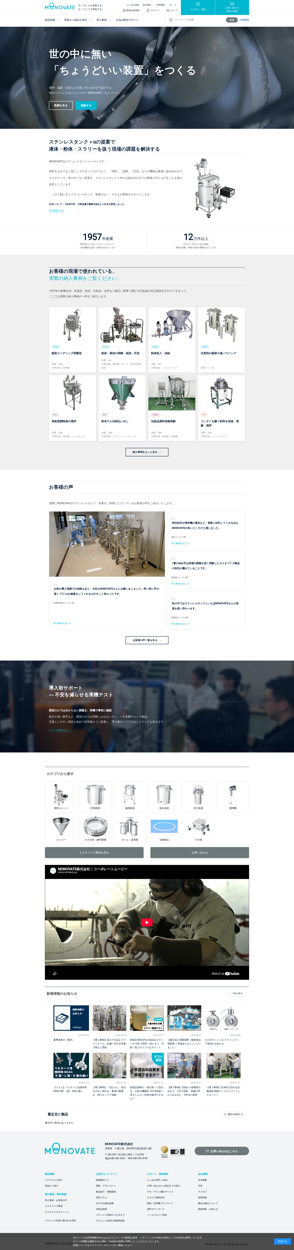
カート (174, 10)
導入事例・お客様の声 (56, 1200)
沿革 (200, 1185)
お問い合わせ (200, 852)
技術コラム (101, 1197)
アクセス (202, 1191)
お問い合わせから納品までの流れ (163, 1185)
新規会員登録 (133, 10)
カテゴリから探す (54, 1180)
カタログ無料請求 (156, 1197)
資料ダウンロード (156, 1209)
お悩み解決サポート (127, 19)
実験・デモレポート (106, 1185)
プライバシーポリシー (101, 1245)
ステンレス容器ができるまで (110, 1215)
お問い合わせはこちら (224, 1151)
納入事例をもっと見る (145, 452)
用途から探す (51, 1185)
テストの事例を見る (59, 730)
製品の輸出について (208, 1203)
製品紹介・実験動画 (106, 1191)
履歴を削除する (235, 1114)
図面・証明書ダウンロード (160, 1203)
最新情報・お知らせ (208, 1209)
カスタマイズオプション (57, 1212)
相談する (86, 105)
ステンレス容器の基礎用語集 (110, 1220)
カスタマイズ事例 (54, 1206)
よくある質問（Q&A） (158, 1180)
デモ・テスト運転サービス (160, 1191)
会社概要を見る (56, 210)
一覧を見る (237, 993)
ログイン (155, 10)
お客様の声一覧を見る (145, 640)
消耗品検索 (101, 1209)
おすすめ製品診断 (105, 1203)
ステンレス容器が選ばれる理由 (60, 1220)
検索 (232, 20)
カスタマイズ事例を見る (94, 852)
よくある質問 (133, 5)
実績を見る (61, 105)
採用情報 (160, 5)
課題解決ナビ (102, 1180)
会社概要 (202, 1180)
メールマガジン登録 (157, 1215)
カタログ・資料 (198, 9)
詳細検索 (244, 19)
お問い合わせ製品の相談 (232, 9)
